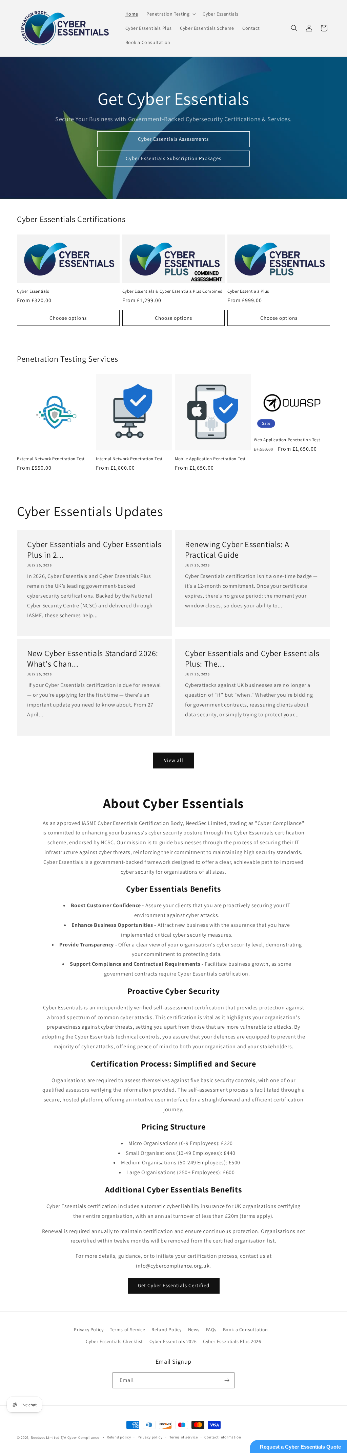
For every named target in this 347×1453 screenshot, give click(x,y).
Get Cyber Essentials (173, 98)
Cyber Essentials (33, 291)
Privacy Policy (88, 1329)
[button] (170, 14)
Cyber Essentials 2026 (173, 1341)
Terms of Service (127, 1329)
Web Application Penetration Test (287, 440)
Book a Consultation (245, 1329)
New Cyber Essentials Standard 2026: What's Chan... (92, 658)
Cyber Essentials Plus (248, 291)
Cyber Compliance (83, 1437)
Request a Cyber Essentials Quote (300, 1447)
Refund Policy (166, 1329)
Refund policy (119, 1437)
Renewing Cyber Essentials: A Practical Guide (237, 549)
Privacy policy (150, 1437)
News (194, 1329)
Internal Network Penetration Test (129, 459)
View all (173, 760)
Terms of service (183, 1437)
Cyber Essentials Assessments (173, 139)
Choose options (68, 318)
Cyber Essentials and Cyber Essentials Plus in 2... (94, 549)
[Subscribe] (226, 1380)
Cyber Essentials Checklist (114, 1341)
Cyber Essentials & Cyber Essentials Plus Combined (172, 291)
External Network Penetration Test (51, 459)
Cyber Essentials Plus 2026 (232, 1341)
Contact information (222, 1437)
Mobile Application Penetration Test (210, 459)
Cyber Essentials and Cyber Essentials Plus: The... (252, 658)
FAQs (211, 1329)
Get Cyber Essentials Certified (173, 1285)
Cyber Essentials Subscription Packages (173, 158)
